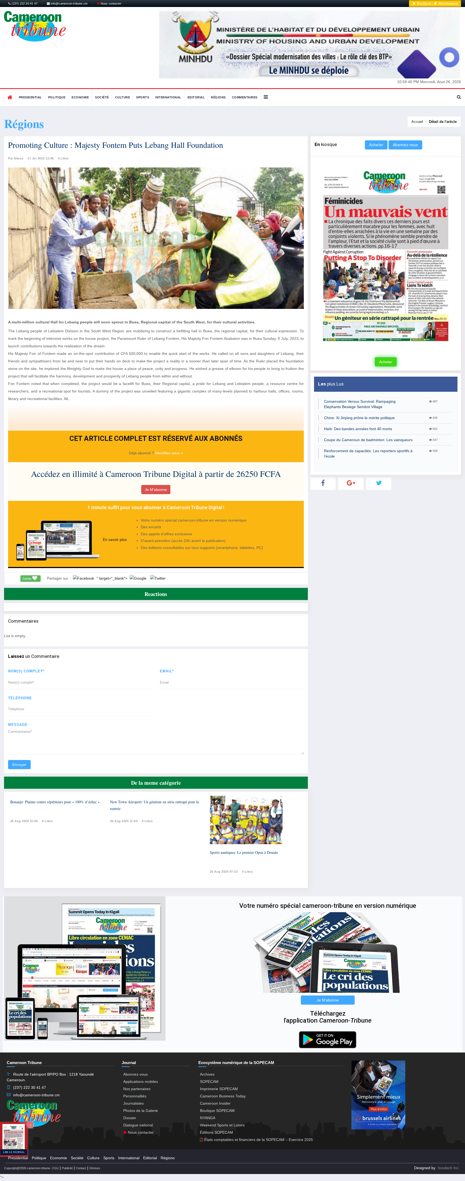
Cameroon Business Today (223, 1096)
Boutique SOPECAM (217, 1110)
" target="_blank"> (112, 578)
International (168, 97)
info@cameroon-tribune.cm (68, 3)
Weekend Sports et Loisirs (222, 1125)
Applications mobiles (140, 1081)
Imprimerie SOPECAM (219, 1089)
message (18, 725)
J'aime (27, 579)
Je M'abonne (156, 489)
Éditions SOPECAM (216, 1132)
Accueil (417, 122)
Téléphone (20, 698)
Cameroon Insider (215, 1103)
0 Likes (63, 158)
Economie (80, 97)
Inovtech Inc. (449, 1168)
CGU (55, 1168)
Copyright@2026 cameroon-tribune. (27, 1168)
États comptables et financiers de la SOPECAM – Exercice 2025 (258, 1139)
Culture (122, 97)
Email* (167, 671)
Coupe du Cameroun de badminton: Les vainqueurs (368, 440)
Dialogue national (138, 1125)
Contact (81, 1168)
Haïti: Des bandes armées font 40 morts (358, 429)
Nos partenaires (136, 1089)
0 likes (47, 821)
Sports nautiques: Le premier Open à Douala (244, 852)
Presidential (30, 97)
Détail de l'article (443, 122)
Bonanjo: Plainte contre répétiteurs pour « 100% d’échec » (55, 801)
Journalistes (133, 1103)
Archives (207, 1074)
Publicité (67, 1168)
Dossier (129, 1118)
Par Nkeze (15, 158)
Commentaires (245, 97)
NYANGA (207, 1118)
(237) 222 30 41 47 (24, 3)
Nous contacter (110, 3)
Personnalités (134, 1096)
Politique (57, 97)
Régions (218, 97)
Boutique (423, 3)
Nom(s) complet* (26, 671)
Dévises (94, 1168)
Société (102, 97)
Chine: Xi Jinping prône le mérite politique (359, 418)
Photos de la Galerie (140, 1110)
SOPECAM (209, 1081)
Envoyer (19, 764)
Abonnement (448, 3)
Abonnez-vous (405, 145)
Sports (142, 97)
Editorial (196, 97)
